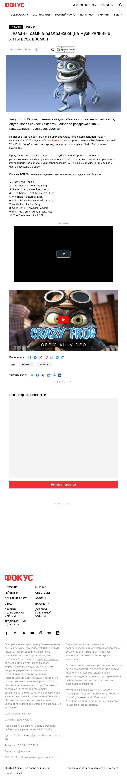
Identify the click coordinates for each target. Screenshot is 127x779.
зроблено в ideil (14, 773)
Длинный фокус (16, 598)
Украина (103, 14)
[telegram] (23, 633)
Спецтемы (92, 5)
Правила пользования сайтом (14, 612)
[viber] (40, 633)
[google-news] (49, 633)
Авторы (40, 598)
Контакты (114, 768)
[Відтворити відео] (63, 320)
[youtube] (32, 633)
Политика (87, 14)
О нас (8, 603)
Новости (11, 587)
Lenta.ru (57, 140)
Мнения (78, 5)
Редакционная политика (15, 623)
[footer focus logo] (19, 578)
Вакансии (42, 603)
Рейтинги (107, 5)
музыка (27, 364)
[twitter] (15, 633)
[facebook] (6, 633)
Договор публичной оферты (43, 612)
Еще (116, 14)
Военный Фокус (65, 14)
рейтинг (44, 364)
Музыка (30, 27)
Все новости (19, 14)
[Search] (120, 5)
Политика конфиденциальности (85, 768)
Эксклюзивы (41, 14)
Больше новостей (63, 484)
